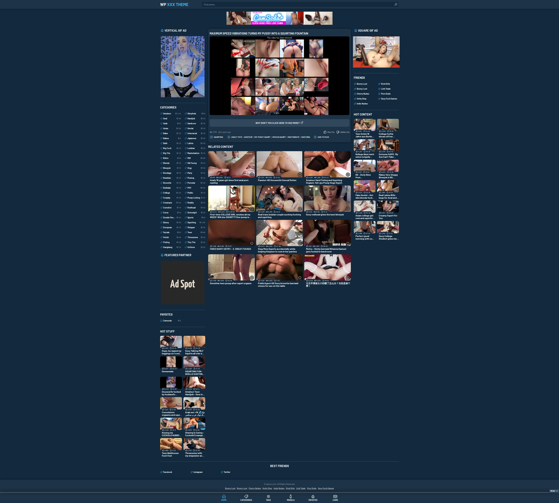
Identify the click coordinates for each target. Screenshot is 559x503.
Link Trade (386, 89)
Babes (172, 138)
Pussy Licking (196, 197)
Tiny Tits (196, 242)
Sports (196, 217)
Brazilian (172, 178)
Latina (196, 143)
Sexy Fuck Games (389, 98)
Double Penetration (172, 217)
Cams (335, 500)
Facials (172, 232)
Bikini (172, 158)
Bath (172, 143)
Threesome (196, 237)
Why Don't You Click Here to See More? (277, 122)
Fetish (172, 237)
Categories (246, 500)
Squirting (218, 137)
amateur (248, 137)
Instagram (198, 472)
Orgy (196, 168)
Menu (552, 491)
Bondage (172, 173)
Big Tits (172, 153)
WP (174, 4)
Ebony (172, 222)
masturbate (293, 137)
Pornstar (196, 183)
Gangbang (172, 247)
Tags (268, 500)
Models (290, 500)
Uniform (196, 247)
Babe (172, 133)
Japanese (196, 138)
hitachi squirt (279, 137)
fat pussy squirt (262, 137)
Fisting (172, 242)
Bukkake (172, 188)
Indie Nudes (362, 103)
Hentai (196, 128)
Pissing (196, 178)
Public (196, 193)
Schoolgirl (196, 212)
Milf (196, 158)
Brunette (172, 183)
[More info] (252, 174)
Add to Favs (323, 137)
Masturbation (196, 153)
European (172, 227)
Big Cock (172, 148)
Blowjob (172, 168)
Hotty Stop (361, 98)
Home (224, 500)
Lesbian (196, 148)
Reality (196, 202)
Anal (172, 118)
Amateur (172, 113)
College (172, 193)
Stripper (196, 227)
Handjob (196, 118)
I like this (330, 132)
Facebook (167, 472)
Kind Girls (385, 84)
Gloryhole (196, 113)
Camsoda (172, 320)
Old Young (196, 163)
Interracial (196, 133)
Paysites (313, 500)
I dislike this (344, 132)
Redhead (196, 207)
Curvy (172, 212)
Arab (172, 123)
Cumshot (172, 207)
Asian (172, 128)
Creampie (172, 202)
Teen (196, 232)
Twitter (227, 472)
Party (196, 173)
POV (196, 188)
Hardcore (196, 123)
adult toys (236, 137)
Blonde (172, 163)
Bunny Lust (362, 84)
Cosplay (172, 197)
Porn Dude (386, 93)
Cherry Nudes (363, 93)
